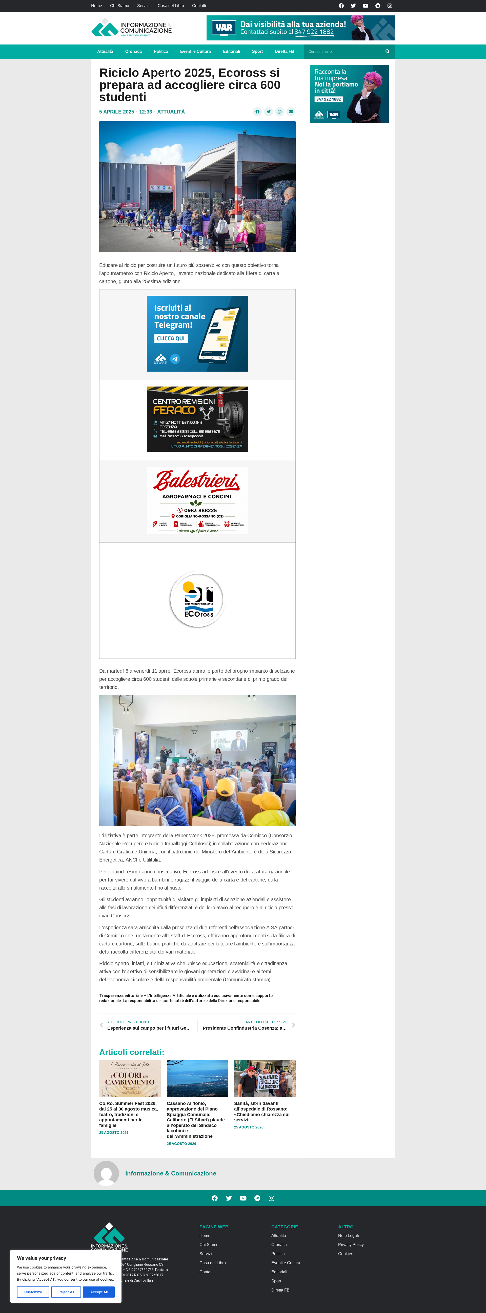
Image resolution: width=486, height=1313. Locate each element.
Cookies (345, 1254)
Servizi (143, 6)
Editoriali (231, 51)
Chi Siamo (119, 6)
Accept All (99, 1292)
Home (96, 6)
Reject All (66, 1292)
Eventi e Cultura (195, 51)
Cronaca (133, 51)
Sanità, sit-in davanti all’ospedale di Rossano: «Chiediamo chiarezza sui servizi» (262, 1111)
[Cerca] (387, 51)
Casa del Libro (171, 6)
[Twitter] (353, 6)
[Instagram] (390, 6)
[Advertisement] (348, 205)
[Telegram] (378, 6)
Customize (33, 1292)
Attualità (105, 51)
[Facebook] (341, 6)
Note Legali (348, 1235)
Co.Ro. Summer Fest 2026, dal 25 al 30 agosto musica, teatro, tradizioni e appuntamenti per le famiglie (128, 1114)
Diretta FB (284, 51)
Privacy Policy (351, 1244)
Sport (257, 51)
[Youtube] (365, 6)
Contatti (199, 6)
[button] (257, 111)
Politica (161, 51)
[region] (66, 1276)
